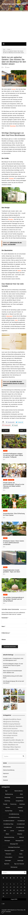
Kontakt (5, 776)
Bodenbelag (7, 797)
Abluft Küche (7, 728)
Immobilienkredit (21, 824)
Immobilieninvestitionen (8, 820)
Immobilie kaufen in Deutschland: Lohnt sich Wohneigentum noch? (13, 659)
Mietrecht (21, 837)
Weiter (21, 430)
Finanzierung (13, 804)
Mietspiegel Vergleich (10, 850)
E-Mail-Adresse (6, 633)
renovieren (8, 853)
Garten (7, 67)
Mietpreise (19, 834)
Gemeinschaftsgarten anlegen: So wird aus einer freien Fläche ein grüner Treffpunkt (13, 455)
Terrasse (11, 178)
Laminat (12, 830)
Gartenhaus (22, 804)
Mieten (7, 834)
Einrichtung (7, 800)
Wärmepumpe (14, 867)
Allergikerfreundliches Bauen (12, 719)
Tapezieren (6, 863)
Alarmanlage (7, 735)
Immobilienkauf (21, 820)
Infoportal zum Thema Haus (14, 4)
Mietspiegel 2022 (14, 843)
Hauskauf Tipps (8, 810)
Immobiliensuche (20, 827)
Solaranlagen (8, 860)
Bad (6, 790)
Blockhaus (13, 126)
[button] (2, 912)
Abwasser (17, 724)
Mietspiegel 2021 (19, 840)
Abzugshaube (15, 731)
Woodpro (10, 219)
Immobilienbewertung (14, 814)
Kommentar (5, 617)
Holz (16, 320)
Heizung (21, 810)
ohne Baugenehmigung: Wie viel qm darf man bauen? (13, 682)
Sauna (20, 853)
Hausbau (8, 807)
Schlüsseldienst (8, 857)
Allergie (15, 733)
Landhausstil (21, 830)
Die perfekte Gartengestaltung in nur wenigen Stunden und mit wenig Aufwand (13, 599)
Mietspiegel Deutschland (14, 847)
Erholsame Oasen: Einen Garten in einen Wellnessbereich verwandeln (13, 542)
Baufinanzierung (9, 794)
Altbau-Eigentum (15, 747)
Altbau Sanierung (14, 742)
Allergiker (18, 740)
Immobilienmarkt (8, 827)
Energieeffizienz (19, 800)
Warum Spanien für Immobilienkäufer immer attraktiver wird (12, 671)
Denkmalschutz (19, 797)
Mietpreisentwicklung (9, 837)
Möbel (22, 850)
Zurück (6, 430)
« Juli (3, 903)
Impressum (6, 773)
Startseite (5, 780)
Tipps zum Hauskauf (19, 863)
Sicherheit (21, 857)
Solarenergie (20, 860)
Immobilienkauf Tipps (8, 824)
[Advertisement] (14, 27)
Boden (19, 270)
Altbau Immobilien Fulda (10, 749)
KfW (5, 830)
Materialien (9, 316)
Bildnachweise (7, 766)
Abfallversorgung (8, 724)
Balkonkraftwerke (19, 790)
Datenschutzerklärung (8, 770)
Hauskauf (20, 807)
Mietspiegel (7, 840)
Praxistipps (11, 479)
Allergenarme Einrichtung (11, 721)
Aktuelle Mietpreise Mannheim (12, 726)
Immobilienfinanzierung (14, 817)
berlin (21, 794)
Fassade (5, 804)
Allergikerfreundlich (9, 740)
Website (4, 639)
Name (3, 626)
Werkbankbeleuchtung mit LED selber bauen (12, 676)
